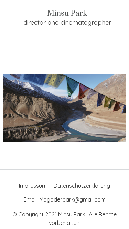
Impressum (33, 185)
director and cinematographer (67, 22)
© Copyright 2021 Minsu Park (48, 214)
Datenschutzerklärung (82, 185)
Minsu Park (67, 14)
